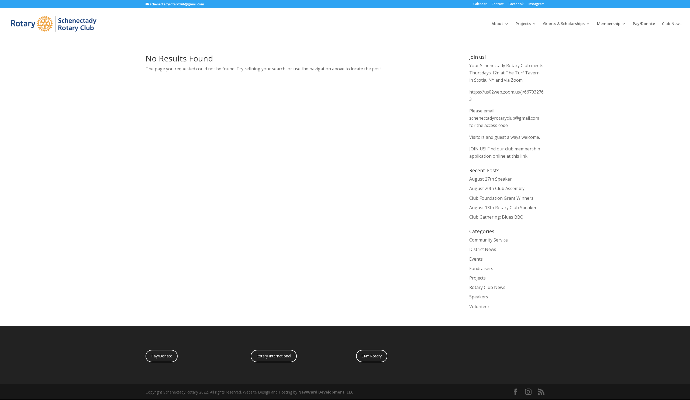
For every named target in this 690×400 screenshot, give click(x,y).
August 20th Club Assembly (497, 188)
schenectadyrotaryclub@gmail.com (504, 118)
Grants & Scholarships (564, 24)
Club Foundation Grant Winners (501, 198)
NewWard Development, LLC (325, 392)
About (497, 24)
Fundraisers (481, 268)
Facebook (516, 4)
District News (482, 249)
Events (476, 259)
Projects (523, 24)
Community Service (488, 240)
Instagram (536, 4)
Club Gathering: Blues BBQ (496, 217)
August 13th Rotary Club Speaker (503, 208)
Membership (608, 24)
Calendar (480, 4)
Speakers (478, 297)
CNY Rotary (371, 355)
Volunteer (479, 306)
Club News (671, 24)
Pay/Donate (644, 24)
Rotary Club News (487, 287)
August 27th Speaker (490, 179)
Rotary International (273, 355)
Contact (498, 4)
